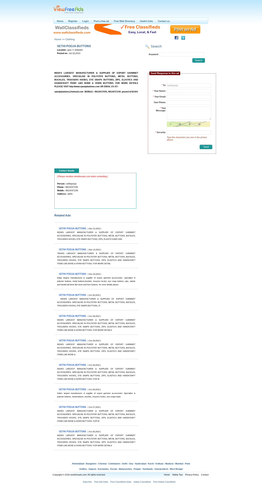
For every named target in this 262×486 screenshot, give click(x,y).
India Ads (87, 482)
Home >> (59, 39)
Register (72, 21)
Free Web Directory (124, 21)
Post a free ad (101, 21)
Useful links (146, 21)
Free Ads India (101, 482)
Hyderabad (140, 463)
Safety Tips (177, 475)
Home (60, 21)
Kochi (151, 463)
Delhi (124, 463)
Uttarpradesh (161, 469)
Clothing (70, 39)
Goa (131, 463)
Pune (187, 463)
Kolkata (159, 463)
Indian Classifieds (142, 482)
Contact (205, 475)
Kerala (113, 469)
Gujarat (92, 469)
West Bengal (176, 469)
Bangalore (91, 463)
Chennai (102, 463)
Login (85, 21)
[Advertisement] (96, 60)
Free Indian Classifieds (164, 482)
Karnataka (103, 469)
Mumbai (179, 463)
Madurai (169, 463)
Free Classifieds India (120, 482)
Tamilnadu (147, 469)
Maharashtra (125, 469)
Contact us (164, 21)
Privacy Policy (192, 475)
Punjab (137, 469)
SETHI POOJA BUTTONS (73, 228)
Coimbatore (114, 463)
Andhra (83, 469)
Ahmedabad (78, 463)
